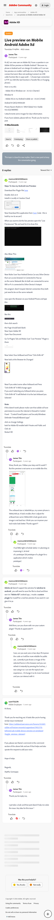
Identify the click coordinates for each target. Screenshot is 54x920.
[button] (5, 6)
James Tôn (13, 54)
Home (8, 12)
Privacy (36, 903)
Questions (9, 15)
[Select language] (36, 5)
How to (8, 139)
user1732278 (13, 701)
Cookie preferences (12, 908)
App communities (20, 12)
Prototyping (18, 139)
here (26, 190)
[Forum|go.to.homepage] (20, 5)
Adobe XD (33, 12)
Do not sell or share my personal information (21, 912)
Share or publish (31, 139)
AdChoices (11, 917)
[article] (27, 315)
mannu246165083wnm (18, 179)
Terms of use (27, 903)
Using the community (13, 903)
